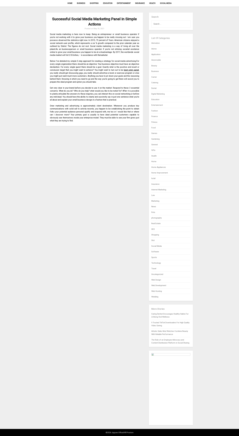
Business (81, 3)
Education (107, 3)
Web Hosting (156, 291)
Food (153, 128)
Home (69, 3)
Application (155, 54)
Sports (154, 257)
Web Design (156, 280)
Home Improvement (159, 173)
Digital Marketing (158, 94)
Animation (155, 43)
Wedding (154, 297)
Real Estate (156, 223)
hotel (153, 178)
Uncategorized (157, 274)
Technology (156, 263)
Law (153, 195)
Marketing (155, 201)
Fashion (154, 111)
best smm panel (131, 70)
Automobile (156, 60)
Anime (154, 49)
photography (156, 218)
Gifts (153, 150)
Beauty (154, 66)
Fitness (154, 122)
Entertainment (124, 3)
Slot (153, 240)
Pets (153, 212)
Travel (153, 268)
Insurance (140, 3)
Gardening (155, 139)
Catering (154, 82)
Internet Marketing (158, 190)
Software (155, 252)
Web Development (158, 285)
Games (154, 133)
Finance (154, 116)
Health (152, 3)
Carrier (154, 77)
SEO (153, 229)
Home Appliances (158, 167)
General (154, 144)
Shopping (94, 3)
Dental (153, 88)
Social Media (166, 3)
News (153, 206)
